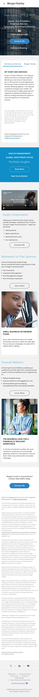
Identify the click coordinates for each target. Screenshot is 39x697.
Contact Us (25, 676)
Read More (22, 169)
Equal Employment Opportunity (20, 680)
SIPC (16, 691)
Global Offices (19, 678)
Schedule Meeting (19, 48)
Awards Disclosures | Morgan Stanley (12, 652)
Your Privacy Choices (17, 683)
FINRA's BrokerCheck (12, 138)
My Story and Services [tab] (12, 64)
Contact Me (19, 41)
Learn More (22, 286)
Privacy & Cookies (25, 674)
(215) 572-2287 (22, 34)
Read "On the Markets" (19, 176)
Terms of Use (14, 676)
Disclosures (12, 674)
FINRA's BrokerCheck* (20, 499)
